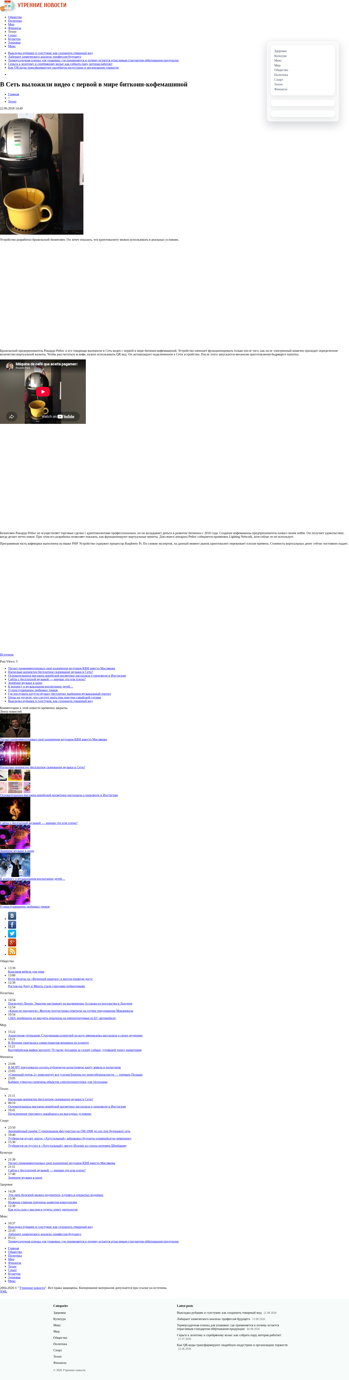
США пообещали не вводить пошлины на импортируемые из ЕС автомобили (62, 1018)
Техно (12, 101)
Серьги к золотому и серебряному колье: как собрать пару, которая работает (60, 64)
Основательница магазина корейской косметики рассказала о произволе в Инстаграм (67, 675)
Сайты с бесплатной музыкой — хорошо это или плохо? (47, 679)
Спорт (12, 35)
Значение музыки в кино (25, 683)
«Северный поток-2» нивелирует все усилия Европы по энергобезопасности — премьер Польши (75, 1074)
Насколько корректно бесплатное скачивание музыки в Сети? (50, 672)
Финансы (14, 28)
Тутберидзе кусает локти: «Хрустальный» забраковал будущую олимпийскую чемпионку (69, 1138)
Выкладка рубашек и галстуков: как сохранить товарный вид (50, 53)
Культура (14, 39)
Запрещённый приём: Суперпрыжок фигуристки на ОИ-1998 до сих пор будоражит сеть (69, 1131)
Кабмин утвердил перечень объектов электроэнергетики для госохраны (57, 1082)
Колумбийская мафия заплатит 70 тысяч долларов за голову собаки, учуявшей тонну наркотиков (75, 1050)
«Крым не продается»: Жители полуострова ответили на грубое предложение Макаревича (70, 1010)
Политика (15, 20)
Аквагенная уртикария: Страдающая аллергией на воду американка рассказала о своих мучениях (75, 1035)
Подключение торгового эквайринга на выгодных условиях (49, 1113)
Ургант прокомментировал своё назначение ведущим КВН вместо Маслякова (61, 668)
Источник (7, 654)
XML (3, 1291)
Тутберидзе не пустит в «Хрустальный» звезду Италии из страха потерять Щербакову (67, 1145)
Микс (12, 46)
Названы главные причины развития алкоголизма (42, 1202)
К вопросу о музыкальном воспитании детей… (40, 686)
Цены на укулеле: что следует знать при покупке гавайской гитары (54, 697)
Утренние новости (32, 1288)
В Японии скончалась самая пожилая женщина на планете (48, 1042)
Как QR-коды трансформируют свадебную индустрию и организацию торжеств (63, 67)
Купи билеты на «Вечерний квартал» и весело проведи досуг (50, 979)
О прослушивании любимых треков (33, 690)
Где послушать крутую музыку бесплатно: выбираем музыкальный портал (59, 693)
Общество (15, 17)
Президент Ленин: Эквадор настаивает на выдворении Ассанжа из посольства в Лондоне (70, 1003)
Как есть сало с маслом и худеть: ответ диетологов (43, 1209)
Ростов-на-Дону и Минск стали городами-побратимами (46, 986)
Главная (13, 94)
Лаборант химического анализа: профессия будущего (44, 56)
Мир (11, 24)
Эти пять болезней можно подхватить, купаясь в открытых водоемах (55, 1195)
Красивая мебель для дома (26, 971)
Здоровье (14, 42)
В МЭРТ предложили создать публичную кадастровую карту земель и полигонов (64, 1067)
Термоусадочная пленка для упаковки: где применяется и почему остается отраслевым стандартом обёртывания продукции (93, 60)
